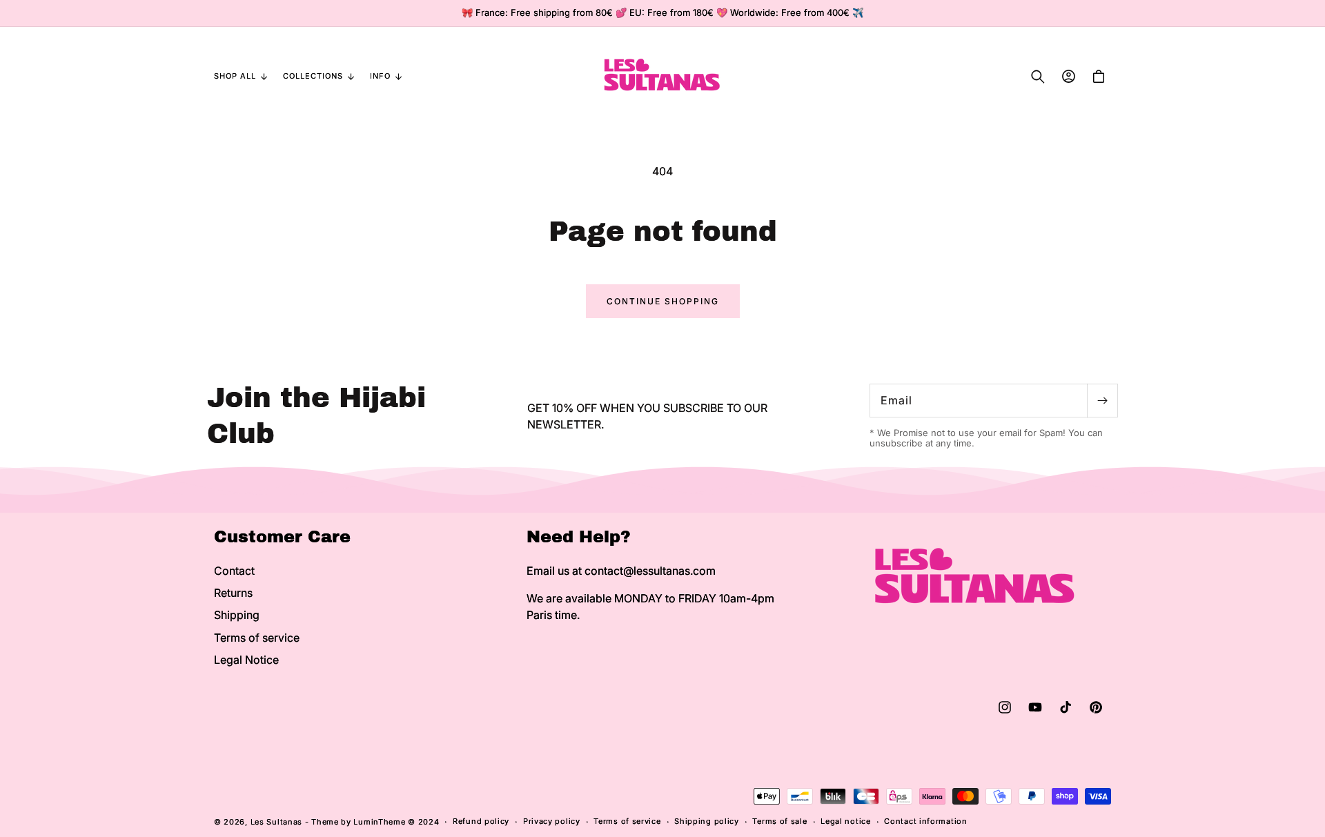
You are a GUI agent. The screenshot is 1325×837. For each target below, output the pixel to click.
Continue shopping (663, 301)
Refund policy (481, 821)
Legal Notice (246, 660)
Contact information (925, 821)
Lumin (379, 822)
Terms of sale (779, 821)
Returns (233, 593)
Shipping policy (706, 821)
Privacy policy (551, 821)
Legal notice (845, 821)
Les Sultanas (276, 822)
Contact (234, 571)
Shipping (236, 615)
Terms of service (257, 637)
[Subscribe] (1102, 400)
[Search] (1038, 76)
